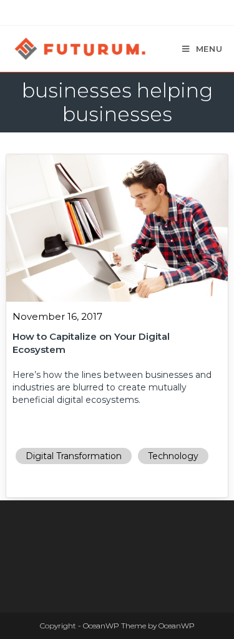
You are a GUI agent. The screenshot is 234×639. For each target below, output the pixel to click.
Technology (173, 456)
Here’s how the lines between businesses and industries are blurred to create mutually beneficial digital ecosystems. (112, 387)
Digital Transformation (74, 456)
